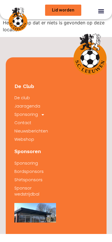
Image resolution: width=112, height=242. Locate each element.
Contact (22, 123)
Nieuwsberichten (31, 131)
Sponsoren (27, 151)
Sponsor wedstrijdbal (26, 191)
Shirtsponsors (28, 180)
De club (22, 98)
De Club (24, 86)
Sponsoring (26, 114)
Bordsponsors (29, 171)
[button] (101, 11)
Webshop (24, 139)
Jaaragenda (27, 106)
